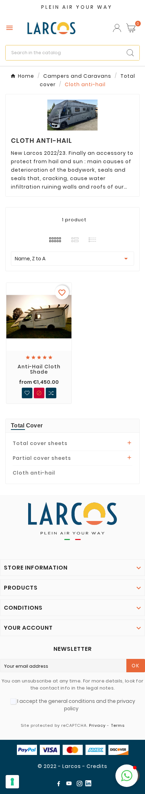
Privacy (97, 725)
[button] (126, 775)
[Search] (130, 53)
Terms (118, 725)
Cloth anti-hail (34, 472)
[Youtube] (70, 784)
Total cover (27, 425)
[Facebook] (59, 784)
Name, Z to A (72, 258)
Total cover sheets (40, 443)
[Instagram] (80, 784)
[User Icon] (117, 28)
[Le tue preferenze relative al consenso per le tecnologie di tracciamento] (12, 781)
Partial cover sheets (42, 458)
